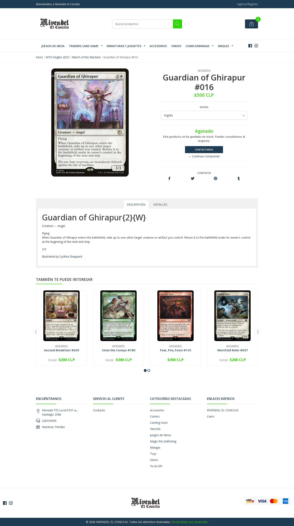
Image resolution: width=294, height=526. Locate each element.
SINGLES (223, 46)
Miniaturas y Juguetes (124, 46)
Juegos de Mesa (52, 46)
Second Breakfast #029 (61, 350)
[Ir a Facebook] (250, 45)
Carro (210, 416)
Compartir (204, 173)
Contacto (99, 410)
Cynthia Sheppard (70, 256)
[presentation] (36, 331)
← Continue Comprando (204, 156)
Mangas (155, 447)
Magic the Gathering (163, 441)
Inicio (39, 57)
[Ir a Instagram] (256, 45)
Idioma (204, 107)
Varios (176, 46)
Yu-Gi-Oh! (156, 466)
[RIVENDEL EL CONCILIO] (56, 24)
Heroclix (155, 429)
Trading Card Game (83, 46)
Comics (155, 416)
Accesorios (158, 46)
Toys (153, 454)
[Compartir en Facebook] (169, 179)
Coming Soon (159, 423)
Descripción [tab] (136, 204)
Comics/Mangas (197, 46)
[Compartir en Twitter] (192, 179)
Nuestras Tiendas (53, 427)
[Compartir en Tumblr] (239, 179)
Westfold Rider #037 (232, 350)
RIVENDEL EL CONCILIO (223, 410)
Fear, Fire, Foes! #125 (175, 350)
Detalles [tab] (160, 204)
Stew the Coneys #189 (118, 350)
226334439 (49, 421)
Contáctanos (204, 149)
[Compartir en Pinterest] (215, 179)
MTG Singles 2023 (57, 57)
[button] (145, 370)
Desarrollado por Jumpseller (190, 522)
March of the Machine (86, 57)
